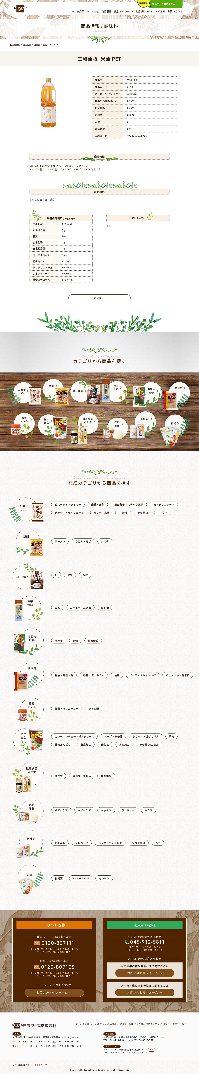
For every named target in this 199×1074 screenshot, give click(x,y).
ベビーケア (84, 810)
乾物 (75, 640)
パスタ (105, 541)
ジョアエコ (138, 842)
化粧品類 (60, 842)
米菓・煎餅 (97, 504)
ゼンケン (104, 878)
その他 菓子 (145, 512)
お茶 (57, 607)
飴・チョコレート (164, 504)
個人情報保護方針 (21, 1065)
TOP (71, 11)
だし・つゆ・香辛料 (178, 675)
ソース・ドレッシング (143, 675)
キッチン (106, 810)
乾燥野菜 (93, 640)
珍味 (125, 512)
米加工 (105, 744)
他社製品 (106, 776)
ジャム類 (94, 708)
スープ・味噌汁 (113, 736)
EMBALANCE (81, 878)
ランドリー (128, 810)
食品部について (144, 11)
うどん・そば (83, 541)
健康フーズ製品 (82, 776)
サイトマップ (40, 1065)
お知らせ (160, 11)
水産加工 (124, 744)
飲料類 (105, 607)
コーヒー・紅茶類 (80, 607)
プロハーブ (81, 842)
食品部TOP (83, 11)
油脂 (45, 44)
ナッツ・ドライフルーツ (69, 512)
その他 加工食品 (149, 744)
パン (164, 512)
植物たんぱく (63, 744)
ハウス (149, 810)
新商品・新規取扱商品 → (165, 3)
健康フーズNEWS (123, 11)
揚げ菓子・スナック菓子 (128, 504)
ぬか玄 (95, 11)
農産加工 (86, 744)
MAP (74, 1037)
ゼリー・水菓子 (103, 512)
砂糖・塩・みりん (93, 675)
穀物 (70, 574)
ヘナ (158, 842)
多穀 (85, 574)
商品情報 (106, 11)
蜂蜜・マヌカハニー (67, 708)
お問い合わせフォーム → (54, 992)
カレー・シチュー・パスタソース (74, 736)
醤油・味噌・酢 (64, 675)
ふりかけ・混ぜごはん (146, 736)
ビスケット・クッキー (68, 504)
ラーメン (60, 541)
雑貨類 (59, 878)
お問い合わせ (175, 11)
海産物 (59, 640)
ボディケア (61, 810)
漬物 (171, 736)
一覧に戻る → (99, 298)
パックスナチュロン (110, 842)
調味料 (37, 44)
